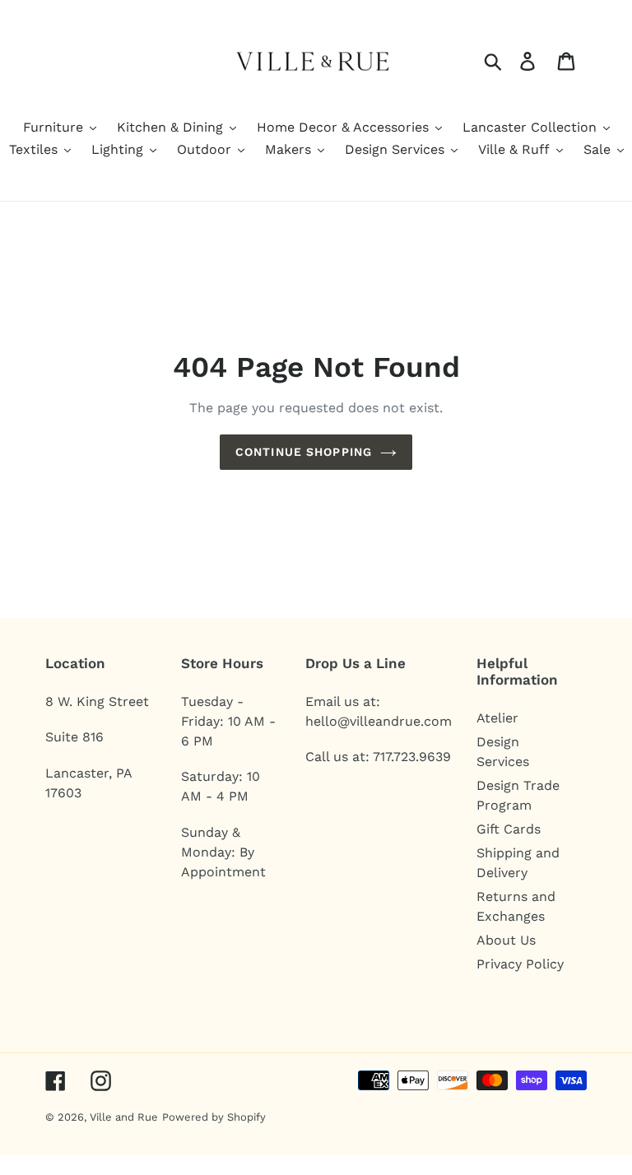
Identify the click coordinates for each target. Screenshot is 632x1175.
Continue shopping (303, 451)
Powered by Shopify (214, 1117)
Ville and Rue (124, 1117)
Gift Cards (508, 829)
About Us (506, 940)
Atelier (497, 718)
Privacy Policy (520, 964)
